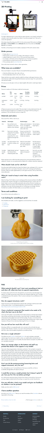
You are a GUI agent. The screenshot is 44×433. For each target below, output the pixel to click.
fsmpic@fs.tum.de (36, 421)
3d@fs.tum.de (16, 387)
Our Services (6, 418)
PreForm (23, 336)
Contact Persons (6, 422)
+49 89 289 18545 (35, 424)
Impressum (20, 418)
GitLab (35, 400)
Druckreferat (35, 393)
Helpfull (5, 414)
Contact (19, 422)
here (19, 194)
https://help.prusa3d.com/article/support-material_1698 (13, 306)
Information (21, 414)
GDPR (19, 420)
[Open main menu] (42, 2)
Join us (19, 416)
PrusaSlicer (13, 336)
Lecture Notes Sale (18, 62)
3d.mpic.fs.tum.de (14, 54)
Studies (4, 416)
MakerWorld (6, 204)
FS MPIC (7, 2)
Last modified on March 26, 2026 (9, 400)
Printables (5, 203)
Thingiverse (5, 206)
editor (41, 400)
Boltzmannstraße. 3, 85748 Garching (36, 418)
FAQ (4, 420)
